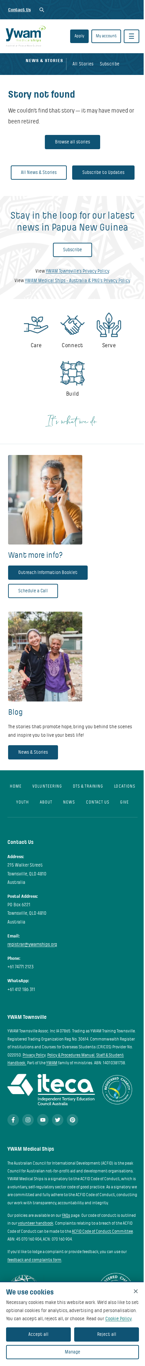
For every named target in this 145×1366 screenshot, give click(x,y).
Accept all (38, 1334)
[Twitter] (57, 1120)
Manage (72, 1351)
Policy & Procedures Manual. (71, 1055)
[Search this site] (42, 10)
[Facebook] (13, 1120)
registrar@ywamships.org (32, 944)
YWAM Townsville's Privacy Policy (77, 271)
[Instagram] (28, 1120)
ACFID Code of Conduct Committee (102, 1231)
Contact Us (19, 9)
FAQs (66, 1215)
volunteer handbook (35, 1223)
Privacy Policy (34, 1055)
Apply (79, 36)
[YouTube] (43, 1120)
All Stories (83, 63)
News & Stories (33, 752)
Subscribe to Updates (103, 172)
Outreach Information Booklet (48, 572)
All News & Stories (39, 172)
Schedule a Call (33, 590)
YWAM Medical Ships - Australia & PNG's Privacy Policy (77, 280)
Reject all (106, 1334)
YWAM (51, 1063)
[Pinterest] (72, 1120)
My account (106, 36)
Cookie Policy (118, 1318)
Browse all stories (72, 141)
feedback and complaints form (34, 1260)
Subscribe (110, 63)
